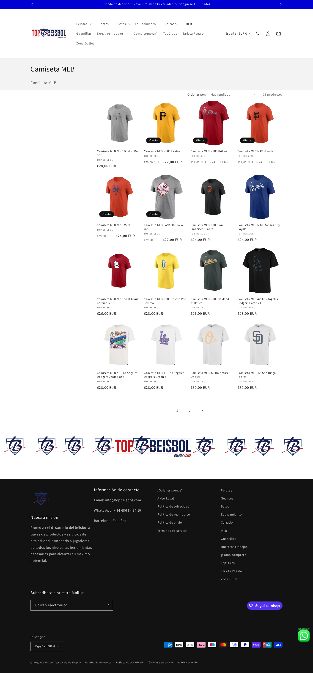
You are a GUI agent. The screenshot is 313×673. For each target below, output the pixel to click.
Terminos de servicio (172, 531)
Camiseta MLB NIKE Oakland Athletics (210, 301)
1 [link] (177, 410)
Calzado (227, 522)
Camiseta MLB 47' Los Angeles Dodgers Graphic (164, 375)
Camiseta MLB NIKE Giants (255, 151)
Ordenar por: (196, 94)
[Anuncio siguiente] (281, 4)
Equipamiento (231, 514)
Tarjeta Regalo (231, 571)
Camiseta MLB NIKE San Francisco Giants (207, 227)
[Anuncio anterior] (32, 4)
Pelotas (226, 490)
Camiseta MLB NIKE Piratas (162, 151)
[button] (84, 24)
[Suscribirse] (108, 605)
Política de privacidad (173, 506)
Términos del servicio (160, 662)
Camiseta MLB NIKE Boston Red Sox (118, 153)
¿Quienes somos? (170, 490)
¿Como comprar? (233, 555)
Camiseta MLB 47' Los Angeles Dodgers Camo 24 (258, 301)
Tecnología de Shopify (67, 662)
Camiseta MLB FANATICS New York (163, 227)
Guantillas (228, 539)
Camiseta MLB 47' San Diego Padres (257, 375)
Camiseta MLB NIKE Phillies (209, 151)
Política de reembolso (173, 514)
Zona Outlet (230, 579)
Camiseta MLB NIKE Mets (113, 225)
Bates (225, 506)
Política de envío (187, 662)
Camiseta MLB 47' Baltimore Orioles (210, 375)
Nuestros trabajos (234, 547)
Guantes (227, 498)
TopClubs (228, 563)
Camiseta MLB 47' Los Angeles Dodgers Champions (117, 375)
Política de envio (169, 522)
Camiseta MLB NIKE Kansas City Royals (259, 227)
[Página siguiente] (202, 411)
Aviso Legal (165, 498)
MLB (224, 531)
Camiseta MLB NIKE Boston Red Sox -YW (165, 301)
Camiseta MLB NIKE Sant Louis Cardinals (117, 301)
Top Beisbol (47, 662)
